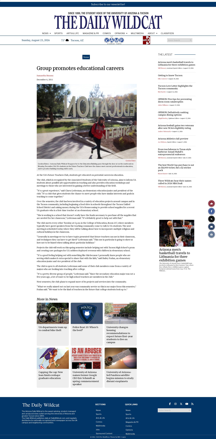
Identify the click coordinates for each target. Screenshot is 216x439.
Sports (58, 33)
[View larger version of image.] (87, 121)
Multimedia (137, 33)
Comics (107, 33)
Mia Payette (162, 92)
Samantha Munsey (45, 75)
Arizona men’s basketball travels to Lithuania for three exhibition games (176, 63)
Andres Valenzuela (164, 131)
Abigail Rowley (163, 118)
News (45, 33)
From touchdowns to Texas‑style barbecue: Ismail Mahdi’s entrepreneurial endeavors (174, 152)
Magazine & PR (91, 33)
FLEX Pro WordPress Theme (105, 437)
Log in (124, 437)
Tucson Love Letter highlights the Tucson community (175, 87)
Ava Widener (162, 142)
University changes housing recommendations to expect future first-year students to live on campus (119, 335)
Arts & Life (72, 33)
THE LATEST (165, 54)
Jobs (98, 430)
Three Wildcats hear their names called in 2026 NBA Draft (174, 182)
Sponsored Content (104, 433)
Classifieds (167, 33)
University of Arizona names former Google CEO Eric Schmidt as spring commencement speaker (86, 378)
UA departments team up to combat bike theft (53, 329)
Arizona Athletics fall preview (173, 138)
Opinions (120, 33)
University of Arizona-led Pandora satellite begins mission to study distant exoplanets (120, 377)
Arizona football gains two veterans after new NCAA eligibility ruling (176, 126)
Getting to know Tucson (170, 75)
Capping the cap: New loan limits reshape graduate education (51, 375)
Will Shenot (162, 68)
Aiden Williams (163, 105)
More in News (47, 299)
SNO (118, 437)
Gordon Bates (131, 161)
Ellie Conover (162, 79)
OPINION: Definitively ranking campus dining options (173, 113)
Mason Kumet (162, 174)
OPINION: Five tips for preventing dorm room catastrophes (175, 100)
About (151, 33)
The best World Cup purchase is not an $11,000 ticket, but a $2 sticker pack (176, 168)
